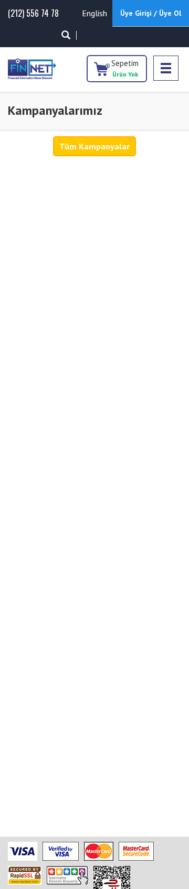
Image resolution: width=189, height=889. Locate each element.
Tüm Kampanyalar (94, 146)
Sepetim (125, 68)
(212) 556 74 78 (33, 13)
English (94, 13)
